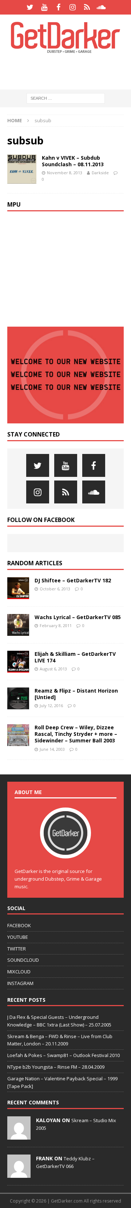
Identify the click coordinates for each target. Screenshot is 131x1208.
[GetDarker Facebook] (58, 7)
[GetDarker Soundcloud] (101, 7)
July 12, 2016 (51, 705)
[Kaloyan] (19, 1135)
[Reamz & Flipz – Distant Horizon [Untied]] (18, 698)
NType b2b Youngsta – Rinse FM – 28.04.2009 (55, 1067)
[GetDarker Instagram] (72, 7)
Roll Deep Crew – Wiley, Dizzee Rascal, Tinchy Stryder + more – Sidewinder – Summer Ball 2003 (76, 734)
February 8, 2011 (56, 625)
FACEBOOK (19, 925)
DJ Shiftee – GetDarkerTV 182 (73, 580)
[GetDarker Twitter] (30, 7)
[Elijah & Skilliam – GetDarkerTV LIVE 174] (18, 662)
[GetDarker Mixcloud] (86, 7)
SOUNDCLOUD (23, 960)
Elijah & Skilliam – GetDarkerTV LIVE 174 (75, 657)
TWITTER (16, 948)
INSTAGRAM (20, 983)
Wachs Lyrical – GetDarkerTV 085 (78, 617)
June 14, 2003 (52, 749)
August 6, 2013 (53, 668)
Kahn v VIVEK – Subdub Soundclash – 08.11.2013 (73, 161)
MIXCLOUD (19, 971)
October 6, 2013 (55, 588)
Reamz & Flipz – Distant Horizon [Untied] (76, 694)
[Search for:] (66, 98)
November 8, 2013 (64, 172)
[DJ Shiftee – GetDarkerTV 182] (18, 588)
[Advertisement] (69, 71)
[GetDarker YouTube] (44, 7)
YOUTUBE (17, 937)
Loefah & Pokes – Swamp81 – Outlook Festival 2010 (63, 1055)
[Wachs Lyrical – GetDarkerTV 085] (18, 625)
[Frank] (19, 1174)
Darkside (100, 172)
